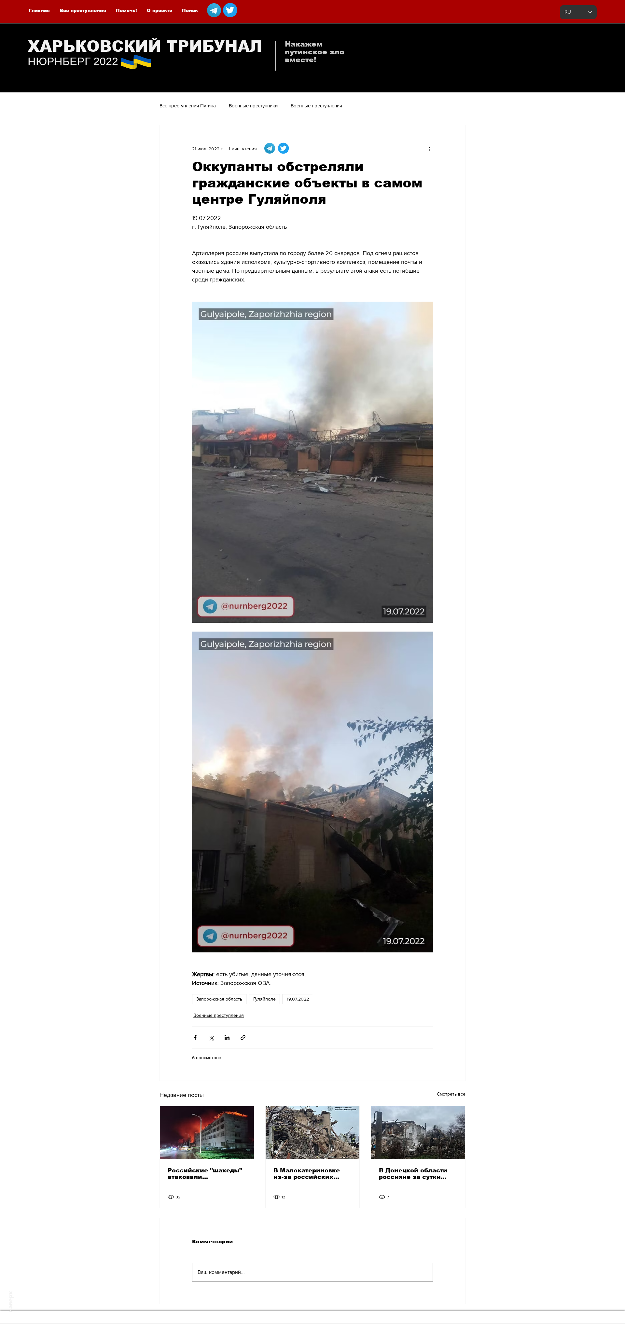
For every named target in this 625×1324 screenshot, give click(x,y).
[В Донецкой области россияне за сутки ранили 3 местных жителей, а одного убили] (418, 1132)
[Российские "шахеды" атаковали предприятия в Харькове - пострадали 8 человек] (207, 1132)
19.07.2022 (298, 999)
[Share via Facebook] (195, 1037)
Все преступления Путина (188, 105)
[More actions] (429, 149)
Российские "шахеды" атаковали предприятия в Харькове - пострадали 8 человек (205, 1173)
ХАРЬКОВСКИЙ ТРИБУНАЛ (145, 46)
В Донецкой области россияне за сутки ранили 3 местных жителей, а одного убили (413, 1173)
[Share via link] (243, 1037)
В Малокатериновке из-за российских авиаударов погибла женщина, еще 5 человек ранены (307, 1173)
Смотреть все (451, 1094)
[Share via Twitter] (211, 1037)
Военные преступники (253, 105)
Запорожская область (219, 999)
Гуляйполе (264, 999)
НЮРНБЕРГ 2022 (73, 61)
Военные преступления (316, 105)
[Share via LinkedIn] (227, 1037)
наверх (10, 1302)
